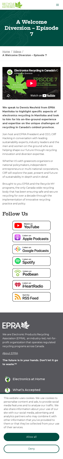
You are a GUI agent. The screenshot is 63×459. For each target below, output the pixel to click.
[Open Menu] (57, 5)
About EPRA (10, 353)
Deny (31, 448)
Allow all (31, 436)
